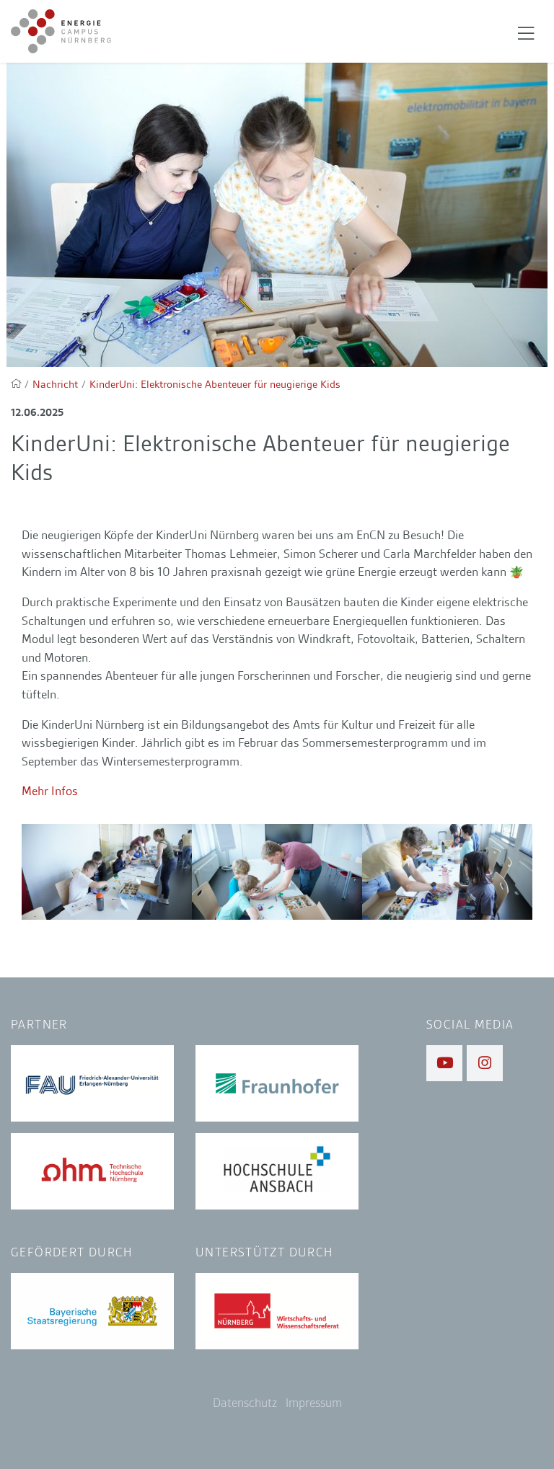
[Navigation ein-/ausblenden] (526, 32)
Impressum (314, 1403)
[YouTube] (444, 1063)
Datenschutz (245, 1403)
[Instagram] (485, 1063)
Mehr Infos (50, 791)
